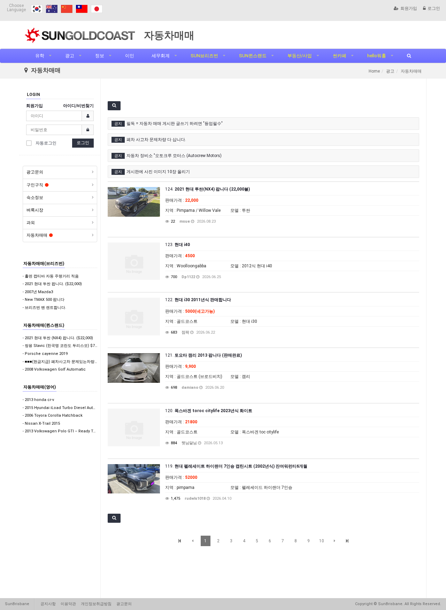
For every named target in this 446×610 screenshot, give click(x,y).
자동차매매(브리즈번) (43, 263)
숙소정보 (34, 197)
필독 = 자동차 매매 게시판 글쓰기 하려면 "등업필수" (174, 123)
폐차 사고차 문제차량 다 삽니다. (156, 139)
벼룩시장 (34, 210)
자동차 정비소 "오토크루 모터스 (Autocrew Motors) (174, 155)
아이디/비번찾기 (78, 105)
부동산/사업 (299, 55)
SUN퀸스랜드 (253, 55)
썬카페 (339, 55)
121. (203, 355)
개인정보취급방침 (96, 604)
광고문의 (34, 172)
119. (236, 466)
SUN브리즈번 (204, 55)
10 (321, 540)
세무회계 (161, 55)
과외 (30, 222)
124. (207, 189)
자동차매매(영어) (39, 387)
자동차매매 (36, 235)
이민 (129, 55)
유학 (39, 55)
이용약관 (68, 604)
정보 (99, 55)
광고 (69, 55)
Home (374, 71)
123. (177, 244)
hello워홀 (376, 55)
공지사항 (48, 604)
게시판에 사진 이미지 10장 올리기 (158, 171)
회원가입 (408, 8)
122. (198, 299)
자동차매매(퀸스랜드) (43, 325)
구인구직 (34, 185)
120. (208, 410)
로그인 (434, 8)
